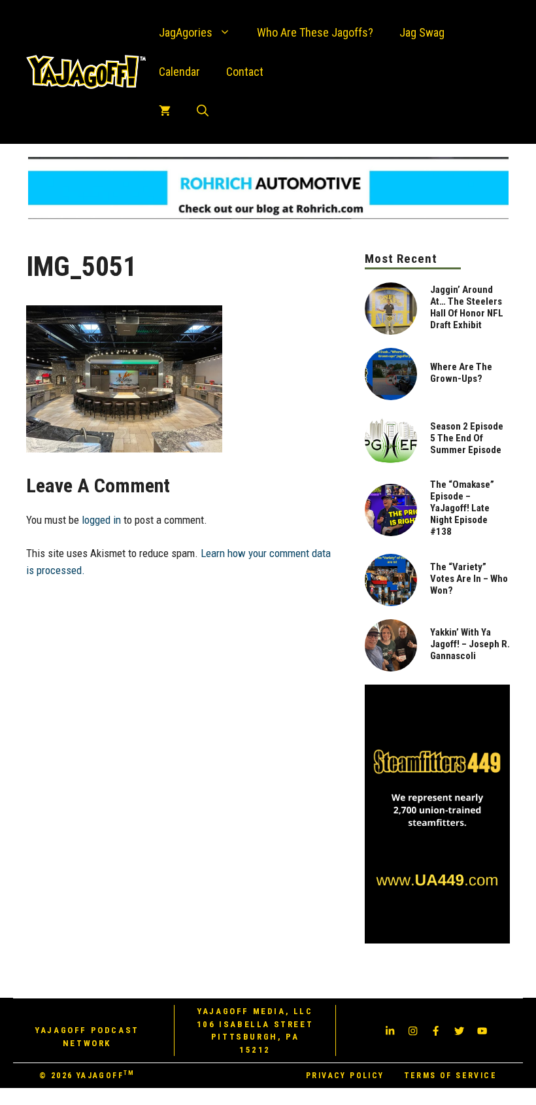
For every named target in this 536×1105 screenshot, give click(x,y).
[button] (203, 111)
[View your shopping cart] (165, 111)
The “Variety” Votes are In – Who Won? (469, 578)
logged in (101, 519)
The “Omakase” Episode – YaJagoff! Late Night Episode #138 (462, 508)
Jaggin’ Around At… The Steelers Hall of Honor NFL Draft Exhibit (466, 307)
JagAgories (185, 32)
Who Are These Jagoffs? (315, 32)
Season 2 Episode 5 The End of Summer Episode (466, 438)
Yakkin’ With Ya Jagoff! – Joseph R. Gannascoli (470, 644)
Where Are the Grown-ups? (461, 372)
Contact (244, 71)
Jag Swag (421, 32)
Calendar (179, 71)
